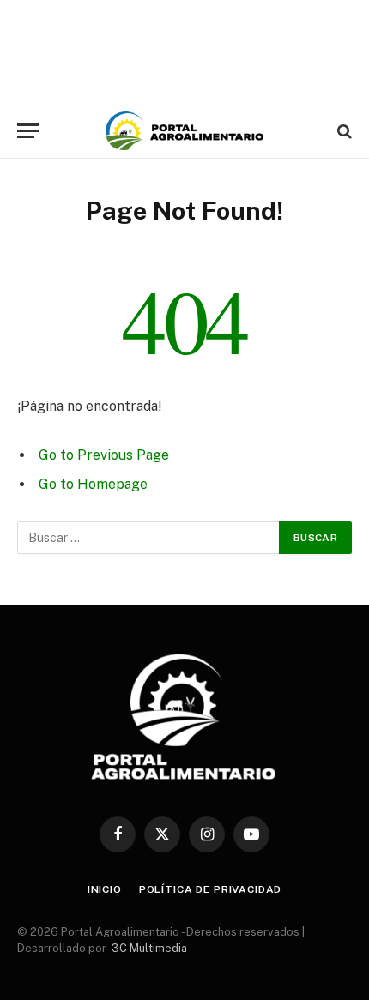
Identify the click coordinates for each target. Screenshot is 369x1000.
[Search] (343, 130)
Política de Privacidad (210, 889)
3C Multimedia (149, 948)
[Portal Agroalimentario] (184, 131)
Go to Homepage (93, 484)
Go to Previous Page (104, 455)
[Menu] (28, 130)
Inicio (105, 889)
